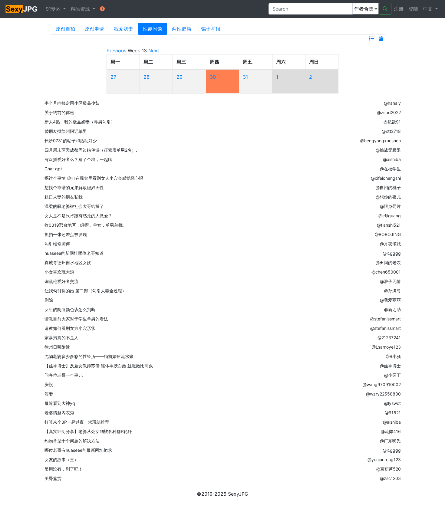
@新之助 (392, 309)
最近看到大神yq (59, 403)
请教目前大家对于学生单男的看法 (76, 318)
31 (245, 77)
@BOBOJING (388, 234)
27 (113, 77)
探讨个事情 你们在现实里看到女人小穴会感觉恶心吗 (93, 178)
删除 (48, 300)
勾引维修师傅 (57, 243)
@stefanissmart (385, 318)
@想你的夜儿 (388, 196)
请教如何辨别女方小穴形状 (69, 328)
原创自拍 (65, 29)
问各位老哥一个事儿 (63, 375)
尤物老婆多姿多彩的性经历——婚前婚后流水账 (89, 356)
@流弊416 (391, 431)
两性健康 (181, 29)
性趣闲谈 (152, 29)
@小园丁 (392, 375)
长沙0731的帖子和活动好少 (70, 140)
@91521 (393, 412)
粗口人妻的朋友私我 (63, 196)
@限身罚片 (390, 206)
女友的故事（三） (61, 459)
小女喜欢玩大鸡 (59, 271)
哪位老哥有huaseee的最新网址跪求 (78, 450)
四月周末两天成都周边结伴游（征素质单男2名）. (90, 150)
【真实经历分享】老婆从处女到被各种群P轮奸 (88, 431)
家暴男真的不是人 (61, 337)
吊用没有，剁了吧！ (63, 468)
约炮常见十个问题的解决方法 (72, 440)
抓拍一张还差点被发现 (65, 234)
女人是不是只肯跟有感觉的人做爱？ (78, 215)
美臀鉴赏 (52, 478)
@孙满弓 (392, 290)
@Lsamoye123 (386, 347)
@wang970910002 (382, 384)
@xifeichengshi (386, 178)
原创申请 (94, 29)
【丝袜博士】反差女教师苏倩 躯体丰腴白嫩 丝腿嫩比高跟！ (100, 365)
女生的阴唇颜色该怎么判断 (69, 309)
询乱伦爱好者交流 (61, 281)
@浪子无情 (390, 281)
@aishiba (392, 159)
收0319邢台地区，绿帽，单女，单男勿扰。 (85, 225)
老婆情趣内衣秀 (59, 412)
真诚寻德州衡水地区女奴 (67, 262)
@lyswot (392, 403)
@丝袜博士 (390, 365)
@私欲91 (392, 121)
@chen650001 (386, 271)
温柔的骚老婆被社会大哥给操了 (74, 206)
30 (213, 77)
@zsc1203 (390, 478)
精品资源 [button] (81, 9)
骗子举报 (210, 29)
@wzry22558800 (383, 393)
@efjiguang (389, 215)
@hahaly (392, 103)
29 (179, 77)
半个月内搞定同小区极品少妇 (72, 103)
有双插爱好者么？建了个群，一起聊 (78, 159)
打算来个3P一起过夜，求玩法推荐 (76, 422)
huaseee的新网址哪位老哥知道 (74, 253)
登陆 (413, 9)
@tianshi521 (389, 225)
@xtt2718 (391, 131)
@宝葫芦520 (388, 468)
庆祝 (48, 384)
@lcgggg (392, 253)
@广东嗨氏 (390, 440)
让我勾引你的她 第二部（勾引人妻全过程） (85, 290)
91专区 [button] (54, 9)
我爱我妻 (123, 29)
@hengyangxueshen (380, 140)
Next (153, 51)
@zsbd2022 (389, 112)
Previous (116, 51)
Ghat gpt (53, 168)
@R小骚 (393, 356)
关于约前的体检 (59, 112)
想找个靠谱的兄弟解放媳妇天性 (74, 187)
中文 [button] (428, 9)
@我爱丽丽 (390, 300)
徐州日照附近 (57, 347)
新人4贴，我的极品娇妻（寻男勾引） (79, 121)
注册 (399, 9)
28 (146, 77)
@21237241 (389, 337)
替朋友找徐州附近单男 (65, 131)
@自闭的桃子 (388, 187)
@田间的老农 (388, 262)
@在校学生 (390, 168)
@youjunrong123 (384, 459)
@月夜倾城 (390, 243)
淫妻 (48, 393)
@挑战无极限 (388, 150)
